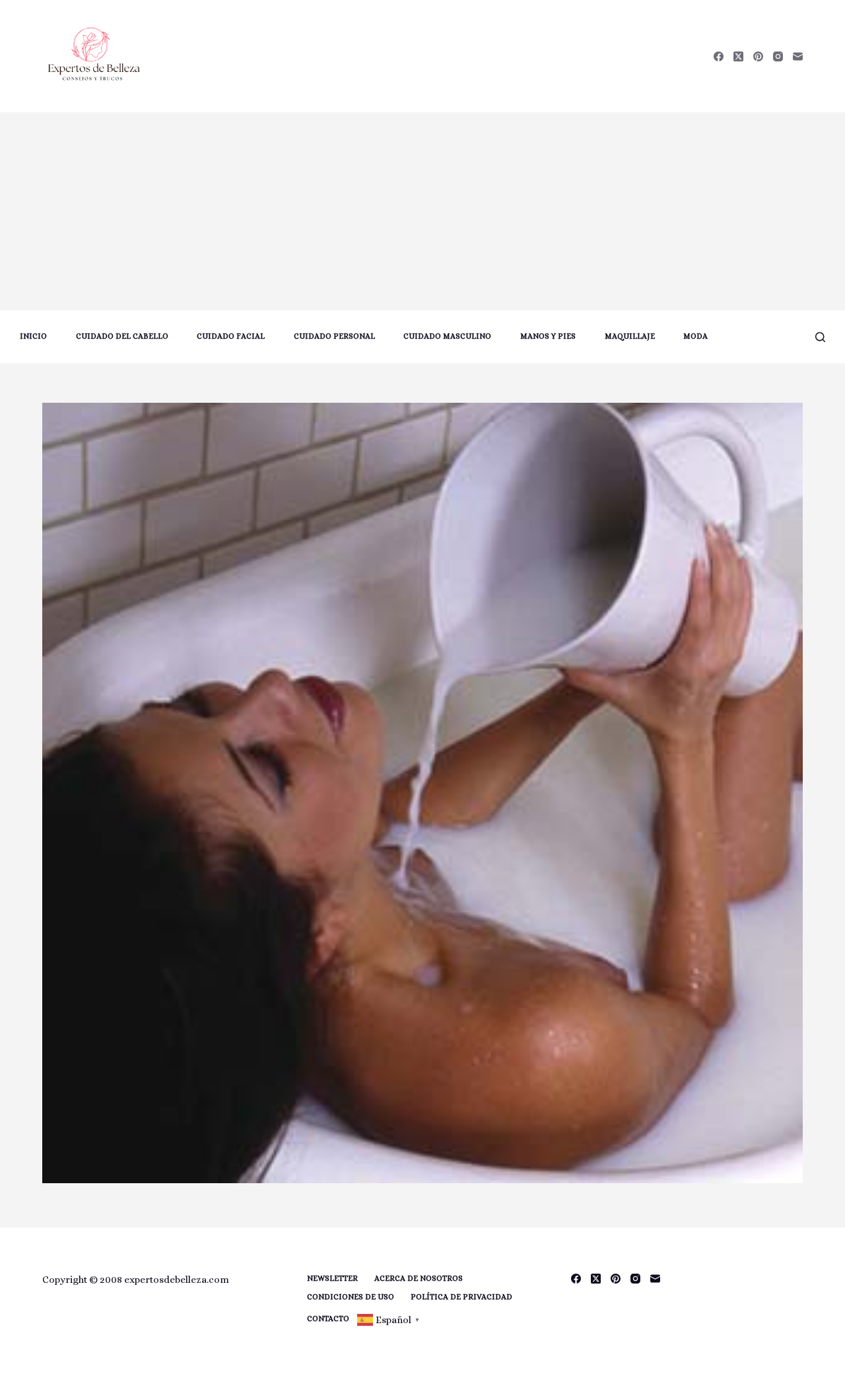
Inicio (33, 336)
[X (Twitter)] (738, 56)
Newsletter (332, 1278)
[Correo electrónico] (798, 56)
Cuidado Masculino (447, 336)
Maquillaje (630, 336)
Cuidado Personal (334, 336)
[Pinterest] (758, 56)
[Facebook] (719, 56)
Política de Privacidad (461, 1296)
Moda (695, 336)
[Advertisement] (422, 211)
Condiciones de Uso (350, 1296)
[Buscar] (820, 337)
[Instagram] (778, 56)
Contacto (328, 1318)
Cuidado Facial (231, 336)
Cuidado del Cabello (122, 336)
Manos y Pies (548, 336)
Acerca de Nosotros (418, 1278)
